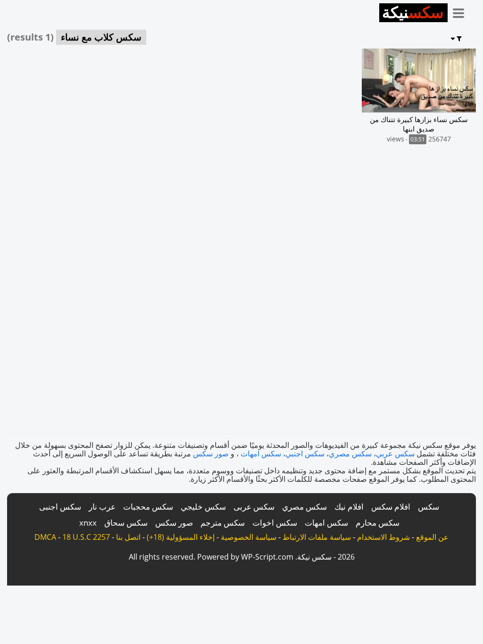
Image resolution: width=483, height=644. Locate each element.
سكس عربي (395, 453)
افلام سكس (390, 506)
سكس (428, 506)
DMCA (45, 537)
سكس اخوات (274, 522)
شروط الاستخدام (383, 537)
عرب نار (102, 506)
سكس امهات (261, 453)
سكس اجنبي (305, 453)
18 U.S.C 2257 (86, 537)
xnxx (88, 522)
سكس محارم (378, 522)
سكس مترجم (222, 522)
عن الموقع (432, 537)
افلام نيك (349, 506)
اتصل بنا (128, 537)
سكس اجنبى (60, 506)
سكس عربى (254, 506)
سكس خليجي (203, 506)
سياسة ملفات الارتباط (317, 537)
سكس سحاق (126, 522)
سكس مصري (350, 453)
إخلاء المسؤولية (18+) (181, 537)
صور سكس (211, 453)
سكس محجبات (148, 506)
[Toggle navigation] (462, 11)
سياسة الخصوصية (248, 537)
